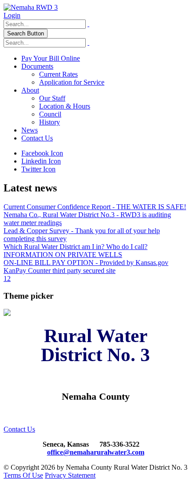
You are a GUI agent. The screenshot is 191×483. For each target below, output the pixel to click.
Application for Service (71, 82)
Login (12, 15)
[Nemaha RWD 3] (31, 7)
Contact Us (37, 138)
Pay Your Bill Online (50, 58)
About (30, 90)
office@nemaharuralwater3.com (95, 452)
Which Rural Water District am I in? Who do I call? (75, 246)
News (29, 130)
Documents (37, 66)
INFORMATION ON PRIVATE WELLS (63, 254)
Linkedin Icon (41, 161)
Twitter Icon (38, 169)
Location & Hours (64, 106)
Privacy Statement (70, 475)
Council (50, 114)
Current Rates (58, 74)
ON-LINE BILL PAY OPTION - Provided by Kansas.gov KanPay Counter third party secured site (86, 266)
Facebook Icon (42, 153)
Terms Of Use (23, 475)
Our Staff (52, 98)
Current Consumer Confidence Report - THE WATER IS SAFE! (95, 206)
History (49, 122)
